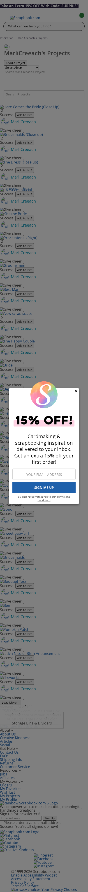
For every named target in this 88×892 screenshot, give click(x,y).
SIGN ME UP (44, 487)
